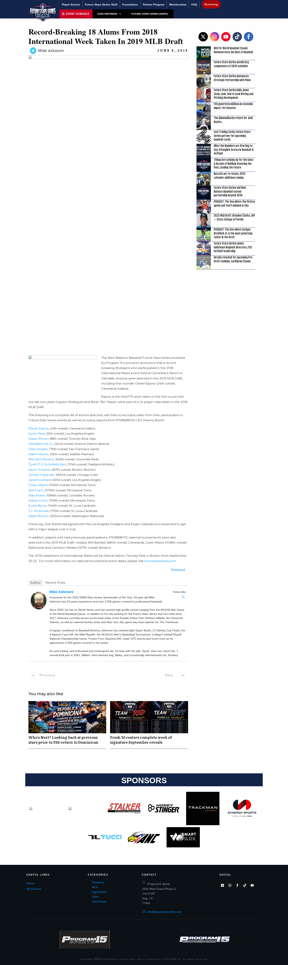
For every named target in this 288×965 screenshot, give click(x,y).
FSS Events (99, 901)
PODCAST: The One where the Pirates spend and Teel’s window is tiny (234, 203)
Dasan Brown (38, 438)
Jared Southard (39, 480)
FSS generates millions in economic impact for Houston (233, 106)
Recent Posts (55, 582)
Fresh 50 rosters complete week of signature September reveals (149, 725)
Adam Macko (38, 454)
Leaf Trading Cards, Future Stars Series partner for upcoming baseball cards (232, 135)
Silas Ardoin (36, 495)
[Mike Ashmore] (38, 600)
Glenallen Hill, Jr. (40, 444)
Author (35, 582)
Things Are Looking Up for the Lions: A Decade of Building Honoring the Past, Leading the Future (234, 163)
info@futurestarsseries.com (164, 911)
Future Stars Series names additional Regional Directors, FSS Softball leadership (233, 247)
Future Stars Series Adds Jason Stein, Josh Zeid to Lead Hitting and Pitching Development (233, 93)
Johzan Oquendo (41, 475)
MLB (95, 887)
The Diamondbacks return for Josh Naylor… (233, 120)
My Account (34, 888)
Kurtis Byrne (37, 505)
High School (99, 892)
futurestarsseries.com (160, 561)
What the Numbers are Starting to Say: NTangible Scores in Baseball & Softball (234, 149)
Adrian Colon (38, 500)
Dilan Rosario (38, 449)
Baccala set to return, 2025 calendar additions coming (229, 175)
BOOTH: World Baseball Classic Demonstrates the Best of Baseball (233, 50)
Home (30, 883)
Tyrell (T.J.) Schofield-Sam (47, 464)
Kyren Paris (36, 433)
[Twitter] (183, 596)
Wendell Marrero (41, 459)
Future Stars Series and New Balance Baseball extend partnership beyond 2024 (230, 191)
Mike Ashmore (51, 50)
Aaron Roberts (39, 470)
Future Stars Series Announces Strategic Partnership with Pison (232, 78)
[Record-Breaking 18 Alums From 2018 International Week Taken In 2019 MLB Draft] (108, 202)
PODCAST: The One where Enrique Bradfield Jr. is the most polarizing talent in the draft (233, 233)
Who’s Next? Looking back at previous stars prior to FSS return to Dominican (67, 725)
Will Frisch (35, 490)
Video (95, 896)
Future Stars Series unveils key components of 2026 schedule (231, 64)
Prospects (98, 882)
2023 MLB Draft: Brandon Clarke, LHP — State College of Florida (234, 217)
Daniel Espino (38, 428)
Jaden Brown (38, 516)
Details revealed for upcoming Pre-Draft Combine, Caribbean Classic (234, 259)
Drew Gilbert (37, 485)
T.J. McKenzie (38, 511)
